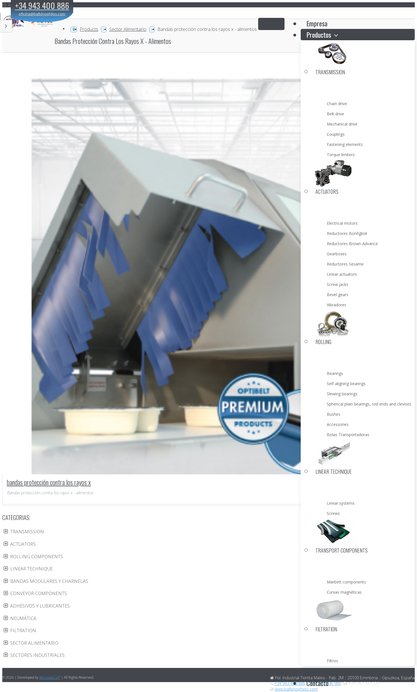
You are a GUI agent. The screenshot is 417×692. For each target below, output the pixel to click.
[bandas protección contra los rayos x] (85, 434)
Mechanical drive (342, 124)
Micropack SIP (49, 677)
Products (89, 29)
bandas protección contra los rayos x (49, 482)
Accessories (338, 424)
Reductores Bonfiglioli (347, 233)
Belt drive (335, 113)
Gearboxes (337, 253)
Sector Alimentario (127, 29)
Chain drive (337, 103)
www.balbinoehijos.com (296, 689)
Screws (333, 513)
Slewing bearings (342, 393)
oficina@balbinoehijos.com (42, 13)
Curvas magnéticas (344, 592)
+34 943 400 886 (289, 683)
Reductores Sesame (345, 264)
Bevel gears (337, 294)
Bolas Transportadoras (348, 434)
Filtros (332, 660)
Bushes (333, 414)
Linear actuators (342, 274)
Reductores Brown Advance (352, 243)
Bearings (335, 373)
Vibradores (336, 304)
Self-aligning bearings (346, 383)
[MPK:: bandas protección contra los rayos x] (209, 284)
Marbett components (346, 582)
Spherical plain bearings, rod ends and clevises (369, 404)
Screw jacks (337, 284)
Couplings (336, 134)
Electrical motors (342, 223)
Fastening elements (345, 144)
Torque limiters (341, 154)
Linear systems (341, 503)
